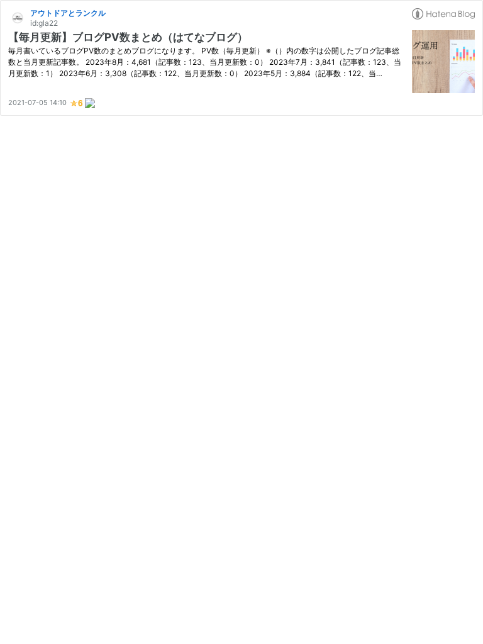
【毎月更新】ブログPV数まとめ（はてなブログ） (128, 37)
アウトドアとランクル (68, 13)
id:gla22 (44, 23)
